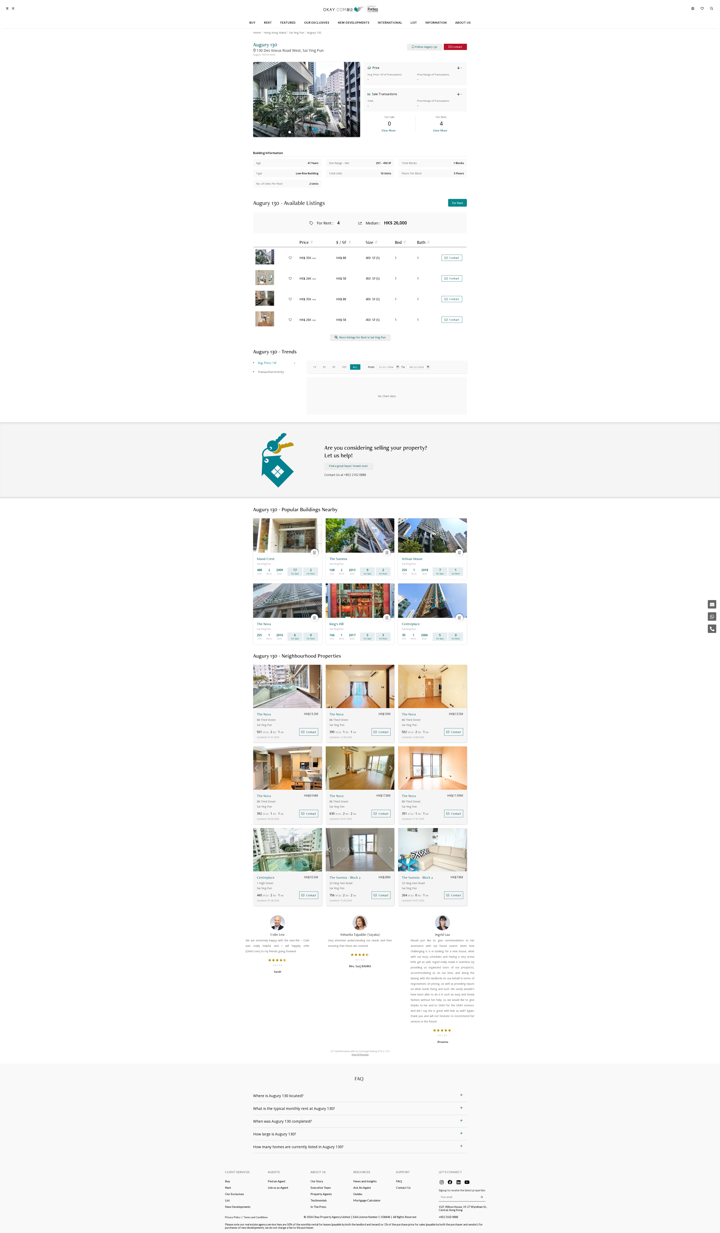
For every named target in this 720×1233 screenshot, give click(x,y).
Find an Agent (276, 1181)
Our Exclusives (234, 1194)
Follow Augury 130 (426, 47)
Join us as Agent (278, 1187)
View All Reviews (360, 1054)
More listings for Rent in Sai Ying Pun (362, 337)
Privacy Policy (233, 1217)
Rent (228, 1187)
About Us (318, 1172)
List (227, 1200)
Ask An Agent (362, 1187)
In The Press (318, 1206)
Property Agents (321, 1194)
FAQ (399, 1181)
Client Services (237, 1172)
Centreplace (265, 877)
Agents (274, 1172)
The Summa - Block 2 (345, 877)
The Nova (264, 714)
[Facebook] (450, 1182)
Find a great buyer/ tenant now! (348, 466)
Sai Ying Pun (296, 32)
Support (403, 1172)
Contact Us (403, 1187)
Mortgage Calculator (367, 1200)
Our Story (316, 1181)
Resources (361, 1172)
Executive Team (320, 1187)
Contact (457, 47)
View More (389, 130)
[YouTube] (467, 1182)
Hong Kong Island (275, 32)
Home (257, 32)
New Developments (237, 1206)
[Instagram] (441, 1182)
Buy (227, 1181)
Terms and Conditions (255, 1217)
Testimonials (318, 1200)
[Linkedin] (458, 1182)
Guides (357, 1194)
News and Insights (365, 1181)
